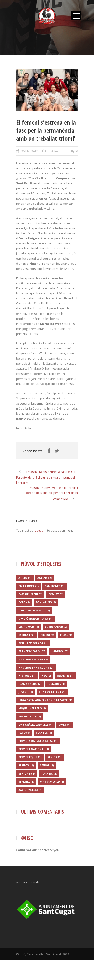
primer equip (29, 757)
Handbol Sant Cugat (35, 667)
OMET (64, 724)
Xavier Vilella (30, 789)
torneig (49, 773)
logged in (40, 530)
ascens (44, 577)
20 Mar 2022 (29, 151)
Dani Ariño (46, 602)
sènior (47, 765)
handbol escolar (33, 659)
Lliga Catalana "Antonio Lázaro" (45, 700)
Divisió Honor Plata (35, 618)
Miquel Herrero (32, 708)
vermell (26, 781)
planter (44, 732)
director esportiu (34, 610)
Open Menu (76, 15)
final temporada (32, 643)
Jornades (56, 683)
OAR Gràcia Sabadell (35, 724)
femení (47, 635)
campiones (54, 586)
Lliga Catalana (52, 692)
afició (24, 577)
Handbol (59, 651)
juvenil (25, 692)
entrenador (56, 626)
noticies (53, 151)
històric (26, 675)
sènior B (26, 773)
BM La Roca (28, 586)
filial (66, 635)
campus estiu (30, 594)
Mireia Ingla (29, 716)
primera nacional (33, 749)
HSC (46, 675)
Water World (52, 781)
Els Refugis (28, 626)
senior (54, 757)
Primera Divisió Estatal (37, 741)
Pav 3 (24, 732)
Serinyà (26, 765)
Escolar (26, 635)
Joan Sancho (29, 683)
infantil (65, 675)
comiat (55, 594)
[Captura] (47, 90)
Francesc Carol (31, 651)
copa (24, 602)
